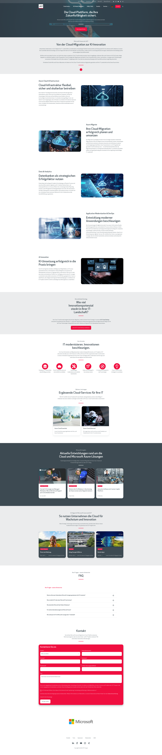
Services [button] (105, 6)
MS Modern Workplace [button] (78, 6)
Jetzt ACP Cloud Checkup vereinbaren (81, 327)
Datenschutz (88, 738)
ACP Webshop (81, 1)
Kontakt (118, 6)
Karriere (94, 1)
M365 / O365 (90, 6)
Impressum (80, 738)
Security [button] (98, 6)
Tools (74, 738)
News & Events (107, 1)
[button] (122, 6)
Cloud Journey (66, 6)
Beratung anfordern (81, 29)
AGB (94, 738)
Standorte (88, 1)
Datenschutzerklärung (113, 693)
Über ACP (100, 1)
